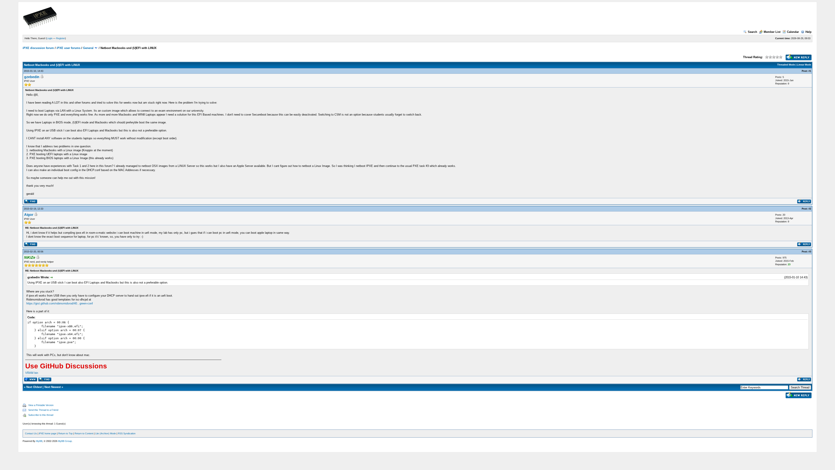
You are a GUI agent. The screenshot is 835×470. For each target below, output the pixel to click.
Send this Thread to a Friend (43, 410)
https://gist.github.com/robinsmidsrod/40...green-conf (59, 303)
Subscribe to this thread (40, 415)
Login (49, 38)
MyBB (39, 441)
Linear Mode (804, 64)
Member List (772, 32)
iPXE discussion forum (38, 48)
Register (60, 38)
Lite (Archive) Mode (105, 433)
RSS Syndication (126, 433)
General (88, 48)
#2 (809, 208)
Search (752, 32)
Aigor (28, 215)
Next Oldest (34, 387)
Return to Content (84, 433)
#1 (809, 71)
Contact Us (31, 433)
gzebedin (31, 77)
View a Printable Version (40, 405)
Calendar (793, 32)
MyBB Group (65, 441)
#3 (809, 251)
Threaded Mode (786, 64)
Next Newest (52, 387)
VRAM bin (31, 372)
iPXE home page (47, 433)
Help (808, 32)
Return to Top (65, 433)
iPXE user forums (68, 48)
